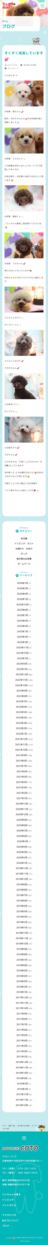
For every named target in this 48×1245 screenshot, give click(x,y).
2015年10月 (22, 1105)
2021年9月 (21, 755)
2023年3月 (21, 663)
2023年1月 (21, 669)
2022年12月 (22, 674)
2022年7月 (21, 701)
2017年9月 (21, 1013)
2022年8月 (21, 696)
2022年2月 (21, 728)
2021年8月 (21, 760)
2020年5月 (22, 841)
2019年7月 (21, 895)
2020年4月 (21, 846)
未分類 (24, 538)
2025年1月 (22, 631)
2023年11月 (22, 647)
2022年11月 (21, 679)
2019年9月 (21, 884)
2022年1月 (21, 733)
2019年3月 (21, 916)
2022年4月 (21, 717)
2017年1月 (21, 1056)
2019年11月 (22, 873)
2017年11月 (22, 1002)
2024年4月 (22, 636)
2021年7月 (21, 766)
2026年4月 (22, 593)
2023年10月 (22, 652)
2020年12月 (22, 803)
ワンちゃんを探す (11, 1194)
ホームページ (13, 68)
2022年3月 (21, 723)
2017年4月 (21, 1040)
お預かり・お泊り (24, 548)
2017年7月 (21, 1024)
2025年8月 (22, 609)
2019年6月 (21, 900)
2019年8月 (21, 889)
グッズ (24, 553)
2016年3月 (22, 1083)
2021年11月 (21, 744)
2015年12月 (22, 1094)
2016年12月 (22, 1062)
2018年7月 (21, 959)
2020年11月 (22, 809)
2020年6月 (21, 836)
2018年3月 (21, 981)
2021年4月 (21, 782)
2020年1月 (21, 862)
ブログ (5, 1225)
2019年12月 (22, 868)
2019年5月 (21, 905)
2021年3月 (21, 787)
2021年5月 (21, 776)
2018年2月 (21, 986)
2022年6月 (21, 706)
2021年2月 (21, 792)
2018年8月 (21, 954)
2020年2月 (21, 857)
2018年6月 (21, 965)
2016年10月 (22, 1072)
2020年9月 (21, 819)
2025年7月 (22, 615)
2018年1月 (21, 992)
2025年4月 (22, 626)
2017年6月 (21, 1029)
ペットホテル (9, 1205)
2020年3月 (21, 852)
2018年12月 (22, 932)
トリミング (8, 1199)
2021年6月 (21, 771)
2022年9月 (21, 690)
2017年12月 (22, 997)
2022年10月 (21, 685)
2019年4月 (21, 911)
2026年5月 (22, 588)
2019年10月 (22, 879)
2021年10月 (21, 749)
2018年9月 (21, 949)
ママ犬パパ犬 (9, 1215)
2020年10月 (22, 814)
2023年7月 (22, 658)
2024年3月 (22, 642)
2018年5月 (21, 970)
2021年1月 (21, 798)
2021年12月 (21, 739)
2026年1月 (22, 599)
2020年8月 (21, 825)
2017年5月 (21, 1035)
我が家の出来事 (30, 65)
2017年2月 (21, 1051)
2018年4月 (21, 976)
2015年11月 (22, 1099)
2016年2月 (22, 1089)
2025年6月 (22, 620)
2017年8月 (21, 1018)
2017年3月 (21, 1045)
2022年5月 (21, 712)
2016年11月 (22, 1067)
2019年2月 (21, 922)
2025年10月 (22, 604)
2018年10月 (22, 943)
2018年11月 (22, 938)
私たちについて (10, 1220)
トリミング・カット (24, 543)
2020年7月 (21, 830)
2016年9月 (21, 1078)
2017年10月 (22, 1008)
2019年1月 (21, 927)
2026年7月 (22, 583)
